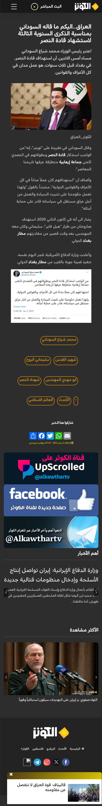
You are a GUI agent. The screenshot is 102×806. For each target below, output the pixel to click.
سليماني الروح (37, 359)
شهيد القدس (65, 359)
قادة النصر (57, 155)
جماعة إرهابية (71, 162)
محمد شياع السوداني (59, 339)
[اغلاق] (11, 774)
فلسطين (38, 748)
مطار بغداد (37, 262)
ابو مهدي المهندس (60, 380)
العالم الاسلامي (40, 400)
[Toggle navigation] (14, 6)
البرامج (50, 748)
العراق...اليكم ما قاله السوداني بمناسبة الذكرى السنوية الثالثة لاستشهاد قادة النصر (54, 33)
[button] (96, 592)
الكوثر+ (25, 748)
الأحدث (64, 400)
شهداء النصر (29, 380)
